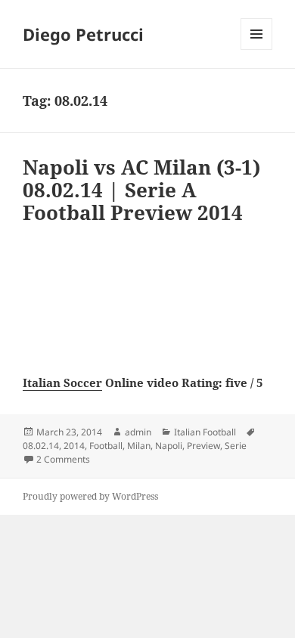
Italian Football (205, 432)
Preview (203, 445)
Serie (236, 445)
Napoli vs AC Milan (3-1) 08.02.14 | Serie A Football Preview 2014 (141, 189)
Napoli (168, 445)
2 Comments (63, 459)
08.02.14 (41, 445)
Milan (139, 445)
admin (138, 432)
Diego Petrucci (83, 34)
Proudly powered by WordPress (90, 496)
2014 (74, 445)
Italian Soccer (62, 382)
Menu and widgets (256, 49)
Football (106, 445)
